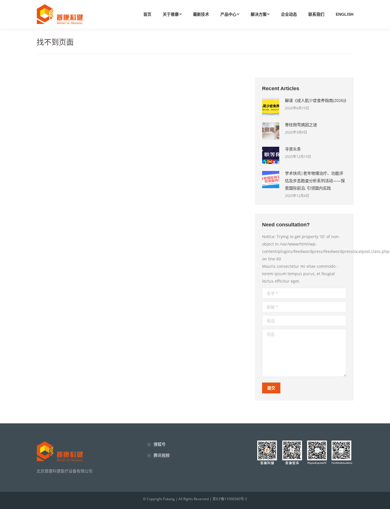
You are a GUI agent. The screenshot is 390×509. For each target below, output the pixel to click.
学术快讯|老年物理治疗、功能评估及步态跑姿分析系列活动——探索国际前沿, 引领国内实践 (315, 180)
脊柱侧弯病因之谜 (301, 124)
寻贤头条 (293, 149)
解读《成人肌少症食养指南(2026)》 (315, 100)
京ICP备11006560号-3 (229, 498)
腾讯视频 (162, 455)
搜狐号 (160, 444)
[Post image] (270, 106)
